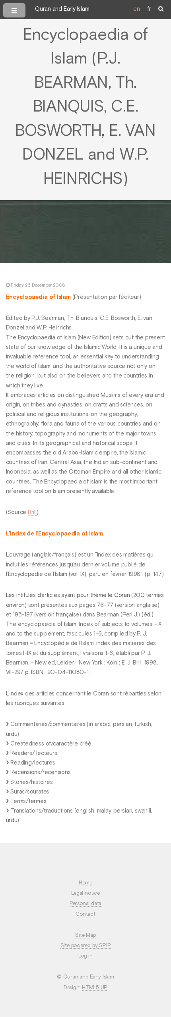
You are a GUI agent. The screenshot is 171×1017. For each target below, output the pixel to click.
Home (85, 883)
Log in (85, 956)
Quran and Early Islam (62, 9)
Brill (32, 512)
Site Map (85, 935)
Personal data (85, 903)
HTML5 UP (94, 987)
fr (149, 9)
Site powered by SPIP (85, 945)
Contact (85, 914)
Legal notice (85, 893)
